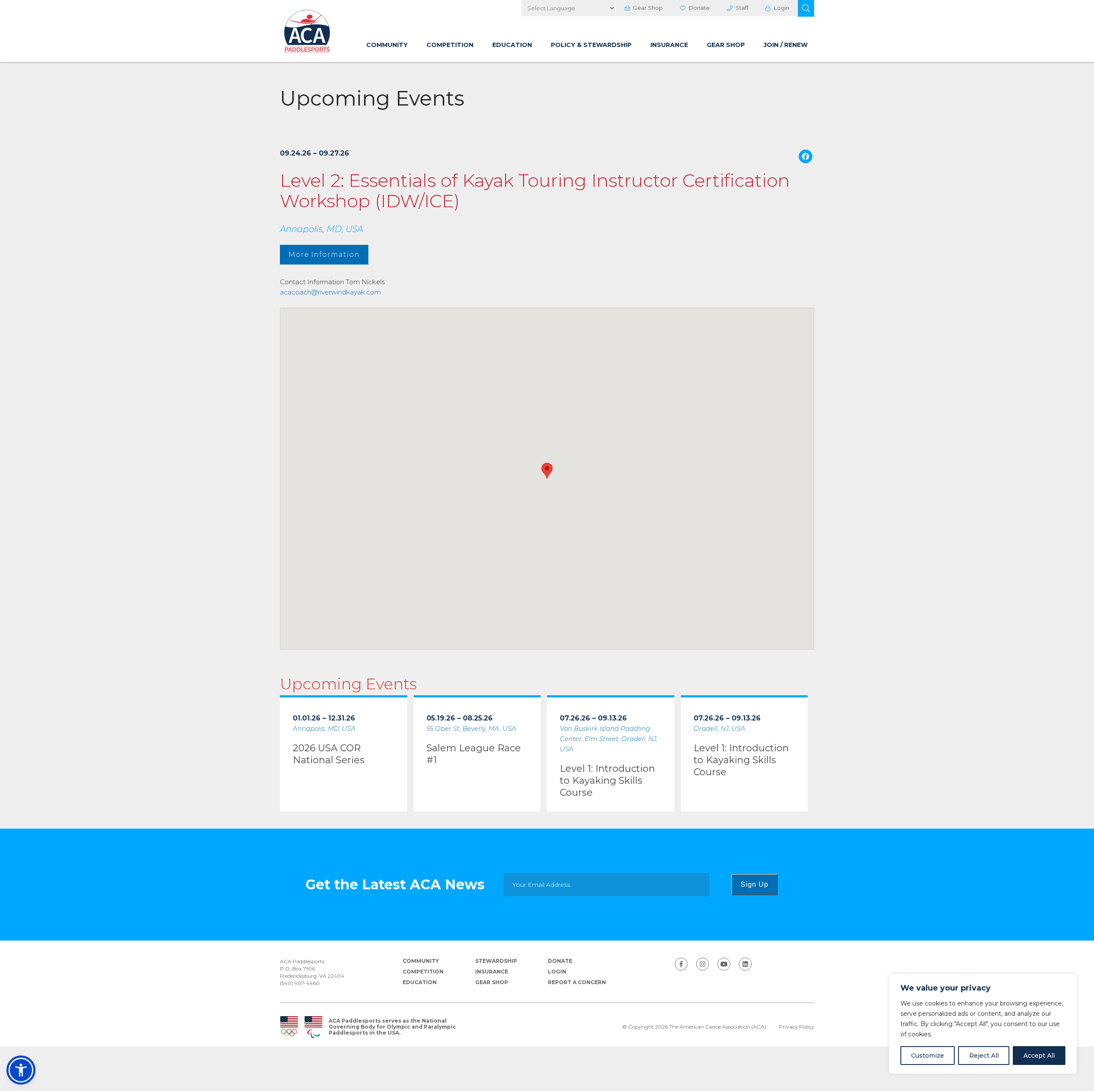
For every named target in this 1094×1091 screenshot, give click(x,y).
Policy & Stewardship (591, 45)
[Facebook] (805, 157)
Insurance (669, 45)
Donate (699, 7)
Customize (927, 1055)
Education (512, 45)
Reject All (984, 1055)
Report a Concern (577, 982)
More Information (324, 254)
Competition (449, 45)
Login (781, 7)
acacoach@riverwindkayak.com (330, 292)
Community (387, 45)
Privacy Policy (796, 1027)
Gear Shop (648, 7)
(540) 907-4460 (300, 983)
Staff (741, 7)
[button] (806, 8)
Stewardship (496, 961)
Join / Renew (786, 45)
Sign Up (754, 884)
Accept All (1039, 1055)
